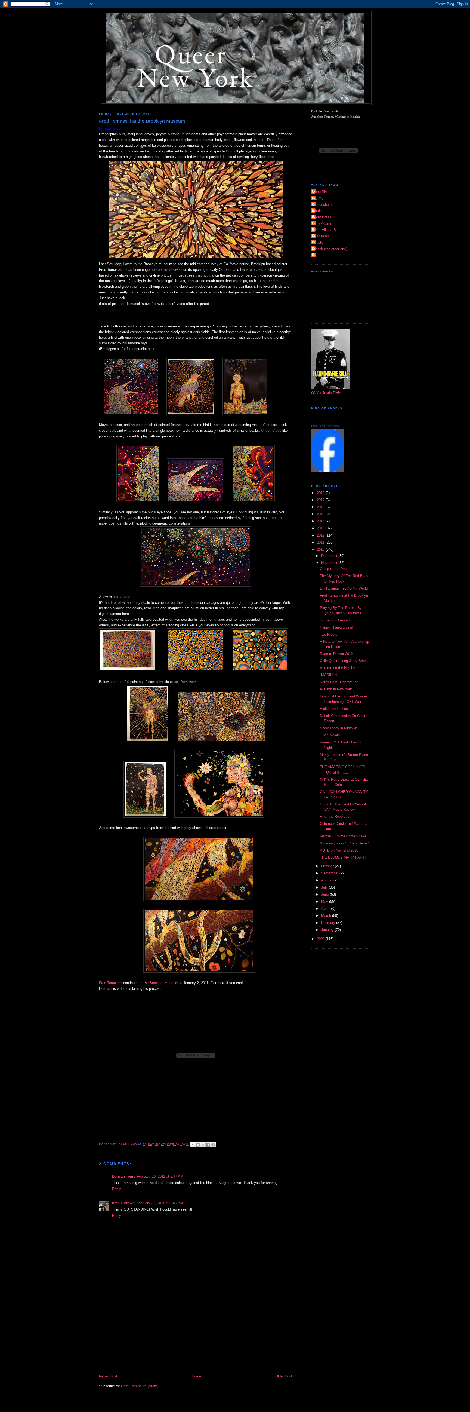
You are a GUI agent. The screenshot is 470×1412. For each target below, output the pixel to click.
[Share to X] (203, 1144)
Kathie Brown (123, 1203)
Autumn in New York (336, 689)
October (328, 866)
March (326, 916)
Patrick (318, 211)
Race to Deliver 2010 (336, 654)
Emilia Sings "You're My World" (344, 588)
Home (196, 1376)
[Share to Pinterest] (213, 1144)
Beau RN (320, 192)
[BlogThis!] (197, 1144)
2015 (321, 514)
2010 (321, 549)
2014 (321, 521)
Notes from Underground (339, 682)
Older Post (283, 1376)
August (327, 880)
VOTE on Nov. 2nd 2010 (339, 850)
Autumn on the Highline (338, 668)
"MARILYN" (329, 675)
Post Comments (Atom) (139, 1386)
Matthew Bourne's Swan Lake (343, 836)
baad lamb (321, 236)
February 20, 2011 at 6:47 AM (160, 1176)
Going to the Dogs (334, 569)
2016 (321, 507)
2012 (321, 535)
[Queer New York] (327, 471)
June (325, 894)
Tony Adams (322, 224)
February (328, 923)
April (325, 908)
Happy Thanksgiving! (336, 627)
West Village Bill (325, 230)
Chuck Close (271, 430)
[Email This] (192, 1144)
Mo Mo (318, 198)
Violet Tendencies (334, 709)
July (325, 887)
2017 (321, 500)
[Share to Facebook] (208, 1144)
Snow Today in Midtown (338, 728)
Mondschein (322, 205)
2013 (321, 528)
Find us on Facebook (325, 426)
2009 (321, 939)
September (330, 873)
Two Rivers (328, 634)
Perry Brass (322, 217)
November (329, 563)
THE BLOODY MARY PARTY (343, 857)
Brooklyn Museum (164, 983)
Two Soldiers (330, 735)
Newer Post (108, 1376)
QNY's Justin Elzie (326, 393)
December (329, 556)
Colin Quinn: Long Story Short (343, 661)
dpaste (318, 242)
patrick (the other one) (330, 249)
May (325, 901)
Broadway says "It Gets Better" (344, 843)
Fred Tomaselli (110, 983)
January (328, 930)
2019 (321, 493)
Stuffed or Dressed (335, 620)
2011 (321, 542)
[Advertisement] (195, 1332)
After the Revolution (335, 816)
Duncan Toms (123, 1176)
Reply (116, 1189)
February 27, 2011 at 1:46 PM (159, 1203)
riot (315, 255)
